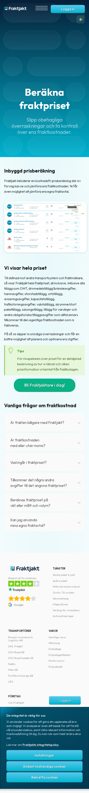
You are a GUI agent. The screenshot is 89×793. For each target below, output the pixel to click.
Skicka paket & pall (64, 574)
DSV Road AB (16, 652)
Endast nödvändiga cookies (44, 766)
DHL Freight (15, 646)
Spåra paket (60, 580)
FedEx (11, 664)
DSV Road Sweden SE (21, 658)
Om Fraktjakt (16, 702)
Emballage (55, 649)
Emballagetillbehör (60, 655)
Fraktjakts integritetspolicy (41, 745)
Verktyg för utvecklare (66, 610)
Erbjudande (55, 666)
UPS (10, 681)
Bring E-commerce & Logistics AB (20, 639)
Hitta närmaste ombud (66, 586)
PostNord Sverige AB (20, 675)
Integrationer (60, 604)
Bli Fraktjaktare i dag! (44, 385)
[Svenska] (81, 19)
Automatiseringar (63, 616)
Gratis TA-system (63, 592)
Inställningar (44, 755)
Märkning (54, 643)
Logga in (68, 9)
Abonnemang (61, 598)
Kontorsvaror (57, 660)
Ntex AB (13, 669)
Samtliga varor (57, 637)
